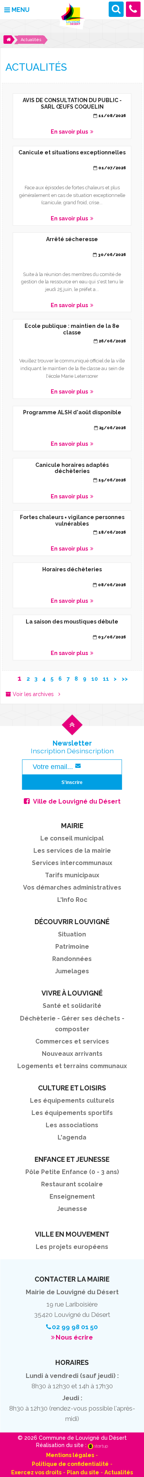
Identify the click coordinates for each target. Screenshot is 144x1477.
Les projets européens (72, 1246)
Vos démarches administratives (72, 887)
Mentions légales (70, 1455)
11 (106, 679)
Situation (72, 934)
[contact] (133, 9)
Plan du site (83, 1472)
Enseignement (72, 1196)
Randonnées (72, 959)
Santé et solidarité (72, 1005)
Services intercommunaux (72, 863)
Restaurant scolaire (72, 1184)
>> (125, 679)
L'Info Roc (72, 899)
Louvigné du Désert (72, 17)
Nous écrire (74, 1337)
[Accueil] (9, 39)
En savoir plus (72, 116)
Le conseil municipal (72, 838)
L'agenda (72, 1137)
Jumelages (72, 971)
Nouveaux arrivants (72, 1053)
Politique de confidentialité (70, 1464)
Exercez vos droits (36, 1472)
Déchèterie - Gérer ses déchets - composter (72, 1024)
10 (94, 679)
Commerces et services (72, 1041)
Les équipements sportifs (72, 1112)
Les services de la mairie (72, 850)
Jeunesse (72, 1208)
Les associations (72, 1125)
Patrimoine (72, 946)
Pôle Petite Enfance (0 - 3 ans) (72, 1172)
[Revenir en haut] (72, 731)
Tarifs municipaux (72, 875)
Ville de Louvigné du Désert (77, 801)
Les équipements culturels (72, 1100)
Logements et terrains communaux (72, 1066)
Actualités (118, 1472)
